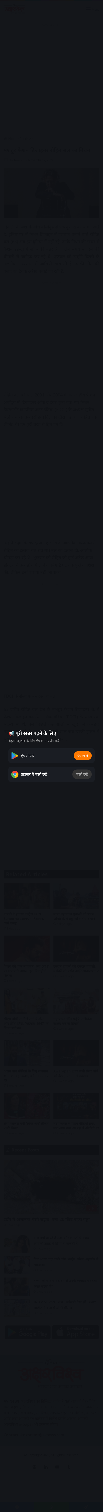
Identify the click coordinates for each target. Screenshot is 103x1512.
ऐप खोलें (82, 755)
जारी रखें (82, 774)
